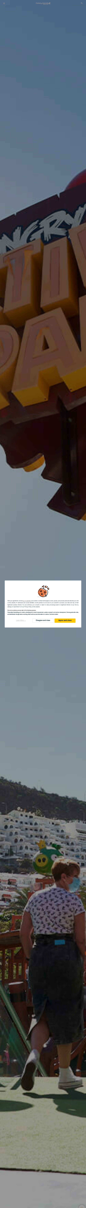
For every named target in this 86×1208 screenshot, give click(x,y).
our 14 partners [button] (27, 600)
